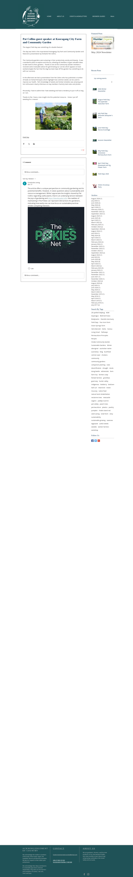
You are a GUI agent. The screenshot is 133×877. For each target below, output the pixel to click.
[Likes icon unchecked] (29, 268)
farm (111, 371)
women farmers (103, 427)
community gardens (98, 361)
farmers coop (103, 375)
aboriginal (94, 348)
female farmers (96, 378)
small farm (104, 414)
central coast (95, 355)
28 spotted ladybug (98, 313)
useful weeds (103, 424)
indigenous (95, 384)
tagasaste (94, 424)
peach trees (104, 404)
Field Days (94, 322)
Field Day (26, 137)
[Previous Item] (95, 43)
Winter (109, 345)
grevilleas (106, 378)
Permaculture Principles (99, 335)
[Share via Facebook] (24, 144)
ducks (111, 368)
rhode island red (104, 410)
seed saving (95, 414)
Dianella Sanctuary (107, 319)
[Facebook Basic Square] (92, 440)
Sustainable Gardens (98, 345)
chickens (105, 355)
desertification (96, 368)
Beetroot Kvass (105, 316)
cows (108, 365)
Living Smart (95, 332)
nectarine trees (96, 397)
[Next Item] (111, 43)
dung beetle (95, 371)
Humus (109, 329)
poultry (111, 407)
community (95, 358)
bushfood (107, 352)
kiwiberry (103, 384)
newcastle (106, 397)
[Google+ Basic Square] (99, 440)
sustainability (96, 417)
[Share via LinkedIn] (34, 144)
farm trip (94, 375)
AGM (107, 313)
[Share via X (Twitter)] (29, 144)
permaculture (96, 407)
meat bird (101, 388)
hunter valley (103, 381)
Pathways (104, 332)
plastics (104, 407)
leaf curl (94, 388)
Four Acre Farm (105, 322)
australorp (95, 352)
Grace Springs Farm (98, 326)
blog (101, 352)
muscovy (94, 391)
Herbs (104, 329)
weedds (94, 427)
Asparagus (95, 316)
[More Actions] (83, 183)
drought (105, 368)
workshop (94, 430)
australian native (105, 348)
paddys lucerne (103, 401)
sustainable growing (98, 420)
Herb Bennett (96, 329)
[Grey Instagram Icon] (88, 874)
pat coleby (95, 404)
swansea (110, 420)
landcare (111, 384)
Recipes (94, 339)
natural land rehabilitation (100, 394)
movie (108, 388)
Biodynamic (95, 319)
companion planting (98, 365)
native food (102, 391)
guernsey (94, 381)
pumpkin (94, 410)
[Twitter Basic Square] (95, 440)
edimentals (105, 371)
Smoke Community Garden (100, 342)
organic (94, 401)
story (111, 414)
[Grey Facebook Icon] (84, 874)
